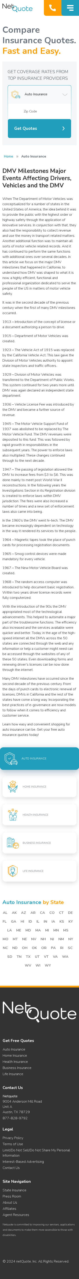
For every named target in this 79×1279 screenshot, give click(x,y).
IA (53, 921)
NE (24, 939)
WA (65, 956)
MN (56, 930)
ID (30, 921)
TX (28, 956)
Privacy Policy (13, 1138)
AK (14, 912)
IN (45, 921)
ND (15, 948)
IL (37, 921)
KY (70, 921)
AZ (23, 912)
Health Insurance (15, 1061)
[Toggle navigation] (70, 8)
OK (34, 948)
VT (46, 956)
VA (55, 956)
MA (38, 930)
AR (33, 912)
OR (44, 948)
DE (70, 912)
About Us (10, 1202)
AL (5, 912)
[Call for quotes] (53, 8)
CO (52, 912)
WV (28, 965)
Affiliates (9, 1208)
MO (5, 939)
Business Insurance (17, 1067)
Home (8, 156)
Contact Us (11, 1167)
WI (38, 965)
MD (28, 930)
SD (9, 956)
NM (61, 939)
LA (9, 930)
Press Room (12, 1196)
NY (70, 939)
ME (18, 930)
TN (19, 956)
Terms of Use (13, 1144)
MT (15, 939)
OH (24, 948)
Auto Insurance (14, 1049)
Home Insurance (15, 1055)
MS (65, 930)
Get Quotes (25, 128)
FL (5, 921)
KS (61, 921)
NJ (52, 939)
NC (5, 948)
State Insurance (14, 1190)
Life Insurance (13, 1074)
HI (22, 921)
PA (53, 948)
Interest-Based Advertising (23, 1161)
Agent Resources (16, 1214)
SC (70, 948)
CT (61, 912)
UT (37, 956)
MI (47, 930)
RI (61, 948)
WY (48, 965)
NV (33, 939)
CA (42, 912)
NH (43, 939)
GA (13, 921)
